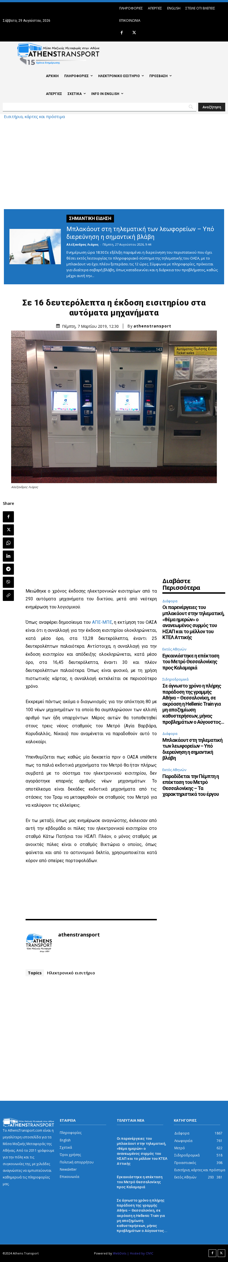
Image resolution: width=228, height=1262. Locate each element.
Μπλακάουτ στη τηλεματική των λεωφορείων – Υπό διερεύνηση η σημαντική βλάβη (192, 749)
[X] (134, 33)
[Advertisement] (114, 163)
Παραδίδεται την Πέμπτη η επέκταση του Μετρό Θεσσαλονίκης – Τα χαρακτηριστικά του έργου (190, 785)
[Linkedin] (8, 556)
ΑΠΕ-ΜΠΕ (102, 622)
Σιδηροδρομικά (175, 679)
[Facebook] (122, 33)
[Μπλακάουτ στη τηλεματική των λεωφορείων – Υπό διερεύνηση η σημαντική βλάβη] (35, 246)
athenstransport (152, 326)
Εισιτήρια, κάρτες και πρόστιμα (34, 116)
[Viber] (8, 582)
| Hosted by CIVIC (140, 1253)
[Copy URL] (8, 595)
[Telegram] (8, 569)
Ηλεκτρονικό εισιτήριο (71, 972)
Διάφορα (169, 600)
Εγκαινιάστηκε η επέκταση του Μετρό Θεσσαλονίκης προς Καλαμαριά (190, 662)
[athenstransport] (39, 943)
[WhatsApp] (8, 543)
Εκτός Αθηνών (174, 649)
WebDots (119, 1253)
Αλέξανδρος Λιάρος (82, 244)
